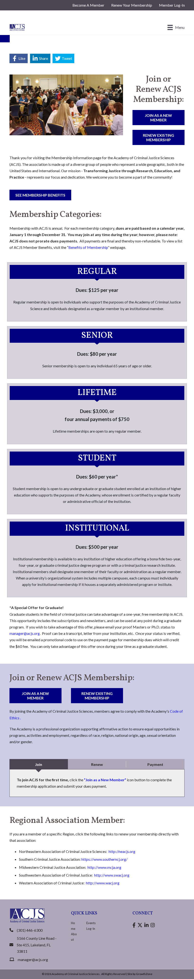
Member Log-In (172, 5)
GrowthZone (144, 974)
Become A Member (88, 5)
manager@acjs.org (24, 633)
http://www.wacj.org (102, 883)
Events (91, 923)
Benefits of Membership (88, 247)
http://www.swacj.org (111, 875)
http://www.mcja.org (104, 867)
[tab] (38, 764)
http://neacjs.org (122, 851)
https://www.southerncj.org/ (104, 859)
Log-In (90, 929)
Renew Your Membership (131, 5)
